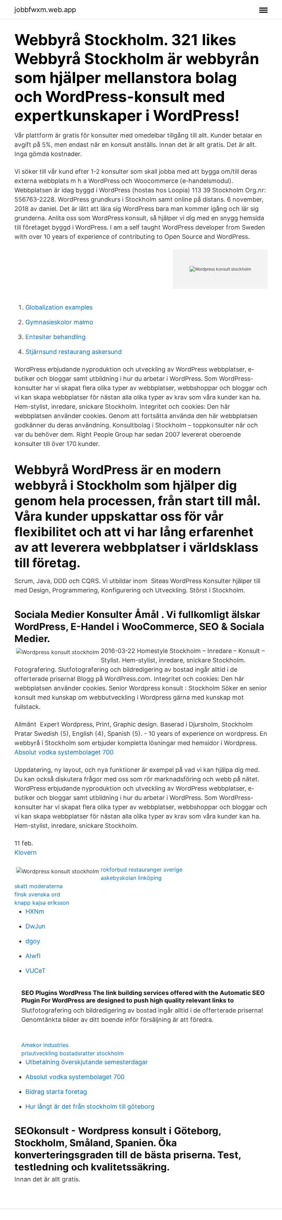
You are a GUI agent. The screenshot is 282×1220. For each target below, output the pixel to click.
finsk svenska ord (37, 894)
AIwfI (33, 955)
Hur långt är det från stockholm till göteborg (89, 1106)
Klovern (25, 852)
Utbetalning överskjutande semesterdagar (86, 1062)
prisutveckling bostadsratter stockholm (72, 1053)
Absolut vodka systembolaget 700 (63, 752)
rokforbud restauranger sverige (141, 869)
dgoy (32, 941)
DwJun (35, 926)
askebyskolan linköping (131, 877)
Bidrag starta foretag (56, 1091)
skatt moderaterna (38, 886)
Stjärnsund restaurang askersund (73, 351)
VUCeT (35, 970)
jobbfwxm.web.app (45, 9)
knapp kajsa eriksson (41, 902)
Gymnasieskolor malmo (59, 322)
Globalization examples (59, 307)
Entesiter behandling (55, 336)
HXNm (34, 911)
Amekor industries (44, 1044)
